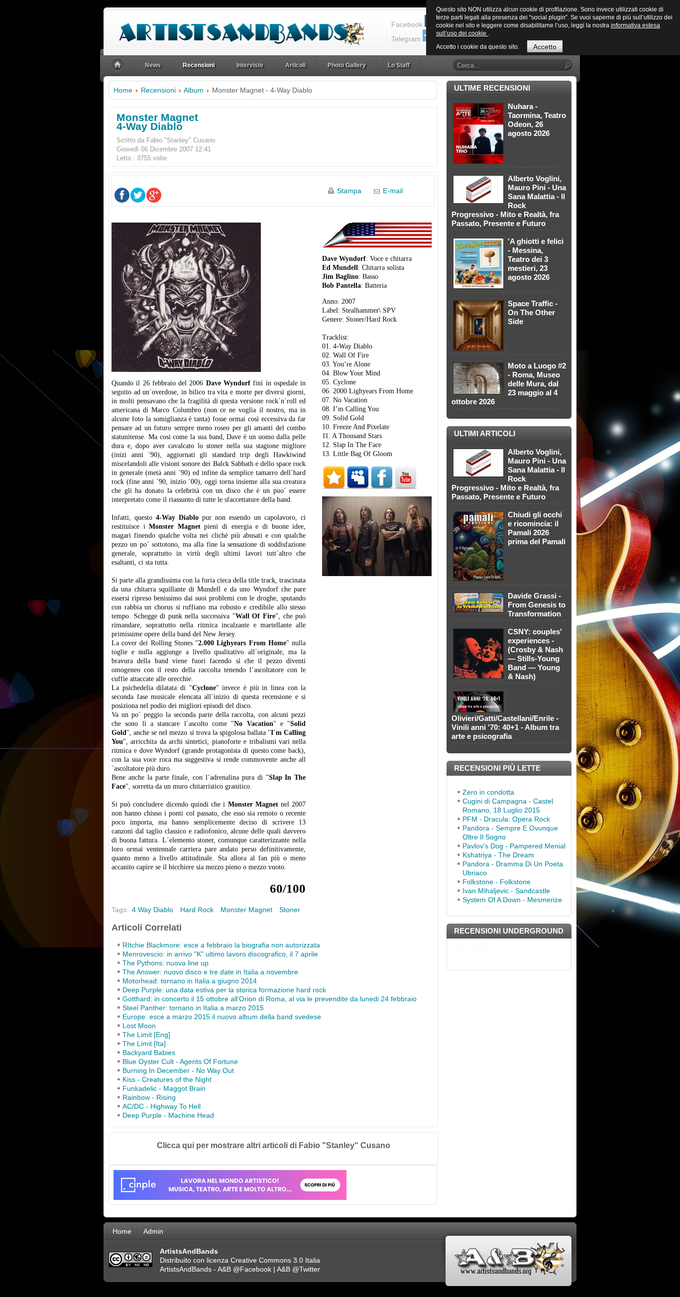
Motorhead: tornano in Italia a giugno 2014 (189, 981)
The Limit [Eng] (146, 1035)
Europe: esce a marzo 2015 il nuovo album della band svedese (221, 1017)
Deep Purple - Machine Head (168, 1115)
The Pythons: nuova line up (165, 963)
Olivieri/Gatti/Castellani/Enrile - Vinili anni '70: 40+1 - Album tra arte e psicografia (505, 727)
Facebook (407, 24)
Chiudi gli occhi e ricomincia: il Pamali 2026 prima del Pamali (537, 528)
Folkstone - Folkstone (496, 882)
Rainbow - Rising (149, 1097)
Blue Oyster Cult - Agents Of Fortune (180, 1061)
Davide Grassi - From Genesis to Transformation (537, 604)
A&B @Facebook (244, 1269)
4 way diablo (152, 910)
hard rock (197, 910)
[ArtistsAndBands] (234, 28)
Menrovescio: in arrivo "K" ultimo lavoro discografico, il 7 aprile (220, 954)
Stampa (349, 191)
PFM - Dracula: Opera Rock (506, 819)
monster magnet (246, 910)
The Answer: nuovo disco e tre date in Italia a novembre (210, 972)
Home (122, 90)
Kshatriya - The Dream (498, 855)
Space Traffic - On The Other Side (533, 312)
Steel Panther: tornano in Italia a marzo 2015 (193, 1008)
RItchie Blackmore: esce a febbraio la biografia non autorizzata (221, 945)
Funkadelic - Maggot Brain (164, 1088)
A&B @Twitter (298, 1269)
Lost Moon (139, 1026)
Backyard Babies (148, 1053)
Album (194, 90)
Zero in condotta (488, 792)
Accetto (545, 47)
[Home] (118, 65)
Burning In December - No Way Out (178, 1070)
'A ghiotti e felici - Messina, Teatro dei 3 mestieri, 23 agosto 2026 (536, 259)
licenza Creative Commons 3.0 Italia (263, 1260)
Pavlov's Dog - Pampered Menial (514, 846)
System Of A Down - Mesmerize (512, 900)
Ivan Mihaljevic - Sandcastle (506, 891)
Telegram (406, 39)
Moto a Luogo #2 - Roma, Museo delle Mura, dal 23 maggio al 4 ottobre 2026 (509, 383)
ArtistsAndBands (186, 1269)
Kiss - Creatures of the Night (167, 1079)
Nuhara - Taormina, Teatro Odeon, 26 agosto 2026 (537, 119)
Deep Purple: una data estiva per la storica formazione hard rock (224, 990)
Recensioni (158, 90)
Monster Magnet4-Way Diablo (157, 122)
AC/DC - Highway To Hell (161, 1106)
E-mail (393, 191)
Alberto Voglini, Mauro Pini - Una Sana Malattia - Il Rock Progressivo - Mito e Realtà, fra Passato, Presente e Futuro (509, 201)
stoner (289, 910)
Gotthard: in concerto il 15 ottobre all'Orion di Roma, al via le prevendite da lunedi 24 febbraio (269, 999)
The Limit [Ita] (144, 1044)
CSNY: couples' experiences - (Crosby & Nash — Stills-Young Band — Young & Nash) (535, 654)
